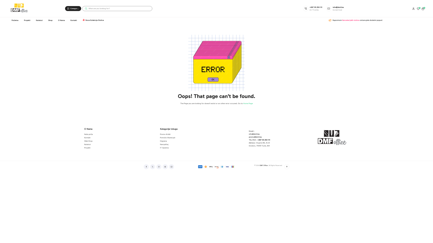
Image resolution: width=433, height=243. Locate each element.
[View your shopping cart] (423, 9)
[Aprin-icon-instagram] (158, 166)
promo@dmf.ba (255, 137)
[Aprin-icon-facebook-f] (146, 166)
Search (86, 8)
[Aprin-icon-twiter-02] (152, 166)
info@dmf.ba (254, 134)
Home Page (248, 103)
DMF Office (264, 165)
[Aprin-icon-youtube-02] (171, 166)
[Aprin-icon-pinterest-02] (165, 166)
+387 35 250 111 (263, 140)
